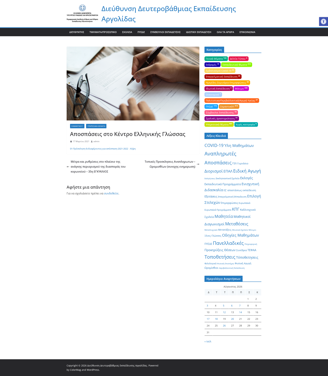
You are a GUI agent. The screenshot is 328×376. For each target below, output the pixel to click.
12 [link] (224, 312)
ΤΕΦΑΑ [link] (252, 250)
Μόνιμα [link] (241, 88)
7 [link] (240, 305)
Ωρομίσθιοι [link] (211, 267)
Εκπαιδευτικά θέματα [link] (237, 64)
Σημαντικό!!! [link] (77, 126)
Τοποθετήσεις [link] (219, 257)
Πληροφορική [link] (250, 244)
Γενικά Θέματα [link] (216, 58)
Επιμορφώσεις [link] (229, 202)
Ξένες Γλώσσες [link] (212, 235)
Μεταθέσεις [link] (236, 224)
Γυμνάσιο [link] (242, 163)
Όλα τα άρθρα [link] (225, 32)
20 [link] (232, 318)
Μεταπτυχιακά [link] (210, 230)
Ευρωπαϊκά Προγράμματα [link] (217, 209)
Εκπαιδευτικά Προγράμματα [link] (222, 184)
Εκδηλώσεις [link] (209, 178)
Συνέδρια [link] (241, 250)
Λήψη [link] (133, 148)
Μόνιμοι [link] (252, 230)
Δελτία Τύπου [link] (238, 58)
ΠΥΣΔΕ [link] (141, 32)
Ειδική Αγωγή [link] (247, 171)
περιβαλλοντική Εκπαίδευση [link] (232, 268)
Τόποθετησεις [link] (247, 257)
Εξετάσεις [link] (210, 196)
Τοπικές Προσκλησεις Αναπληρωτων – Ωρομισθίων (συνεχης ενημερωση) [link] (170, 164)
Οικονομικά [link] (213, 94)
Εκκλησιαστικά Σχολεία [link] (228, 178)
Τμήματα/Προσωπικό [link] (103, 32)
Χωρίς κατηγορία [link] (246, 124)
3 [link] (207, 305)
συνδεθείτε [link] (111, 193)
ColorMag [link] (75, 369)
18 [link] (216, 318)
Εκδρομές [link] (212, 64)
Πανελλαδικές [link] (228, 243)
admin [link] (96, 141)
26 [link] (224, 325)
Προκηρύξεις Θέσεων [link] (220, 250)
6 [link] (232, 305)
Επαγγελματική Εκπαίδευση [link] (223, 76)
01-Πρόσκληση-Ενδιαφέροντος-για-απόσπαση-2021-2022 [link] (99, 148)
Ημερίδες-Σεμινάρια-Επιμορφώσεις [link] (227, 82)
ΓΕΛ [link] (234, 163)
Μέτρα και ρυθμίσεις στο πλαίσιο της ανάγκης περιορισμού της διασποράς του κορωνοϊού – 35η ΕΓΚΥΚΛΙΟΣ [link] (98, 166)
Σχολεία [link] (127, 32)
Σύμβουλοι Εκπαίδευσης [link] (165, 32)
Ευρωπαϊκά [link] (244, 202)
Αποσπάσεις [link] (218, 162)
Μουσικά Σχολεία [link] (240, 230)
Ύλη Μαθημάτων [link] (239, 145)
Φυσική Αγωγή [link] (243, 263)
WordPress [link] (93, 369)
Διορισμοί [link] (213, 171)
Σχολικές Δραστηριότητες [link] (222, 118)
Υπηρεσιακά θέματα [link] (96, 126)
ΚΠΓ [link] (235, 209)
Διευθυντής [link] (76, 32)
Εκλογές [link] (246, 178)
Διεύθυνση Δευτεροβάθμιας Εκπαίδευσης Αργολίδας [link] (117, 365)
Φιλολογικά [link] (210, 263)
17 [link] (208, 318)
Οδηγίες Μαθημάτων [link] (240, 235)
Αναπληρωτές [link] (220, 153)
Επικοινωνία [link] (247, 32)
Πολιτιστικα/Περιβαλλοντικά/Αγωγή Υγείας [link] (232, 100)
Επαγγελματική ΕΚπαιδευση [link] (232, 196)
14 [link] (240, 312)
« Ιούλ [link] (207, 341)
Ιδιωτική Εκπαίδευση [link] (198, 32)
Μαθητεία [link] (224, 216)
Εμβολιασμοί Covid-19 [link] (220, 70)
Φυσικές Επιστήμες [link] (225, 263)
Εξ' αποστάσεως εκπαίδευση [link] (240, 190)
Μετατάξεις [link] (224, 229)
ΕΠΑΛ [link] (228, 171)
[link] (323, 21)
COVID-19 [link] (213, 145)
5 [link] (223, 305)
